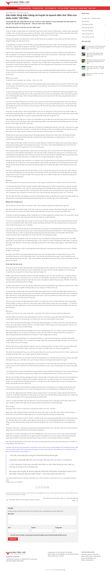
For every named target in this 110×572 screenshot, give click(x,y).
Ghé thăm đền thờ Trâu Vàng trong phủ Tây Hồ (24, 499)
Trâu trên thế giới (62, 8)
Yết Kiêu (23, 494)
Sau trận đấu (10, 196)
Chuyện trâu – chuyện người (78, 8)
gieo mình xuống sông (24, 397)
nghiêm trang (38, 162)
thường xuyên (54, 243)
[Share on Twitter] (39, 487)
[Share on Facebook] (36, 487)
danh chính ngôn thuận (23, 403)
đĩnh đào (62, 493)
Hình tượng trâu (11, 12)
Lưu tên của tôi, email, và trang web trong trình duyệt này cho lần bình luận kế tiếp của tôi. (38, 535)
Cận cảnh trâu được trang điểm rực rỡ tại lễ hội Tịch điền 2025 (94, 54)
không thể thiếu (56, 438)
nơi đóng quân (18, 145)
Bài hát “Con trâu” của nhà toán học (94, 74)
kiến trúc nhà (61, 62)
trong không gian (64, 60)
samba (10, 494)
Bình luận (11, 514)
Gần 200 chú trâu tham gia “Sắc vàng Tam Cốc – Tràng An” (95, 68)
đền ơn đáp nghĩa (25, 414)
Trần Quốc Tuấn (46, 145)
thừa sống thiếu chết (57, 94)
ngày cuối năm (31, 323)
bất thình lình (13, 190)
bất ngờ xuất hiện (61, 340)
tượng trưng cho (32, 182)
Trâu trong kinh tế (50, 8)
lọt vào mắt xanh (37, 131)
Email (33, 527)
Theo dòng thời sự (11, 8)
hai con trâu (29, 94)
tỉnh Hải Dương (56, 31)
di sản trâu (56, 493)
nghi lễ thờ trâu (68, 493)
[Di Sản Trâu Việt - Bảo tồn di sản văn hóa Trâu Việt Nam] (18, 3)
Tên (9, 527)
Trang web (58, 527)
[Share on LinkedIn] (48, 487)
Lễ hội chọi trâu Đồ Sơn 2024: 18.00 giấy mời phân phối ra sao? (95, 61)
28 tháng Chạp (25, 412)
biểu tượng (46, 493)
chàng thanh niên (35, 72)
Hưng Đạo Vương (45, 447)
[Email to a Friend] (42, 487)
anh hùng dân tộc (19, 80)
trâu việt (18, 494)
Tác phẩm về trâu (37, 8)
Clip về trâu (91, 8)
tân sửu (14, 494)
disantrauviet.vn (90, 560)
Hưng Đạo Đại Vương (50, 64)
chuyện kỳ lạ (18, 202)
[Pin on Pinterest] (45, 487)
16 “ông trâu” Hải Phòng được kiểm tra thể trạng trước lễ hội (95, 48)
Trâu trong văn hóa (25, 8)
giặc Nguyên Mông (15, 35)
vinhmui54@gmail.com (90, 558)
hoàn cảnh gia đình (31, 86)
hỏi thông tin (37, 389)
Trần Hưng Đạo (68, 215)
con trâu (51, 493)
